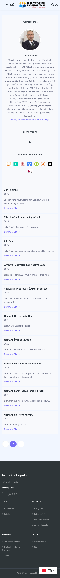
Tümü (6, 556)
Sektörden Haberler (12, 541)
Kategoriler (38, 509)
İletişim (7, 514)
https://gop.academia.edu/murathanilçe (30, 120)
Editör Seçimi (39, 514)
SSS (35, 547)
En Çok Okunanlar (41, 525)
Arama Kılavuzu (40, 541)
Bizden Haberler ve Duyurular (11, 548)
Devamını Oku (11, 208)
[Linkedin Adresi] (30, 141)
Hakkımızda (9, 509)
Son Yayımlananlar (41, 520)
